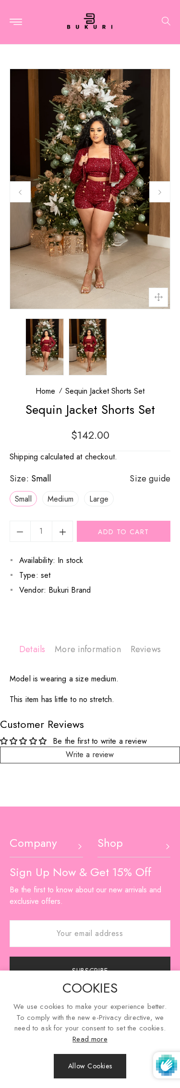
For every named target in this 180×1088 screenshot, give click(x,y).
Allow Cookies (90, 1066)
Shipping (24, 456)
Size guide (150, 478)
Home (45, 391)
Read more (89, 1039)
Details (32, 649)
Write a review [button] (90, 754)
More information (88, 649)
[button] (162, 22)
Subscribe (90, 970)
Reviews (146, 649)
